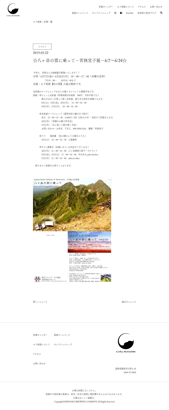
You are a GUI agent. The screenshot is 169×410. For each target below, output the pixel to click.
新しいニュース (40, 302)
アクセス (142, 7)
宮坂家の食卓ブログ (146, 13)
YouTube (129, 13)
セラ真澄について (125, 7)
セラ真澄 (37, 22)
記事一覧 (48, 22)
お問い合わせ (156, 7)
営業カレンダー (106, 7)
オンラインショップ (101, 13)
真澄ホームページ (80, 13)
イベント (42, 47)
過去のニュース (129, 302)
